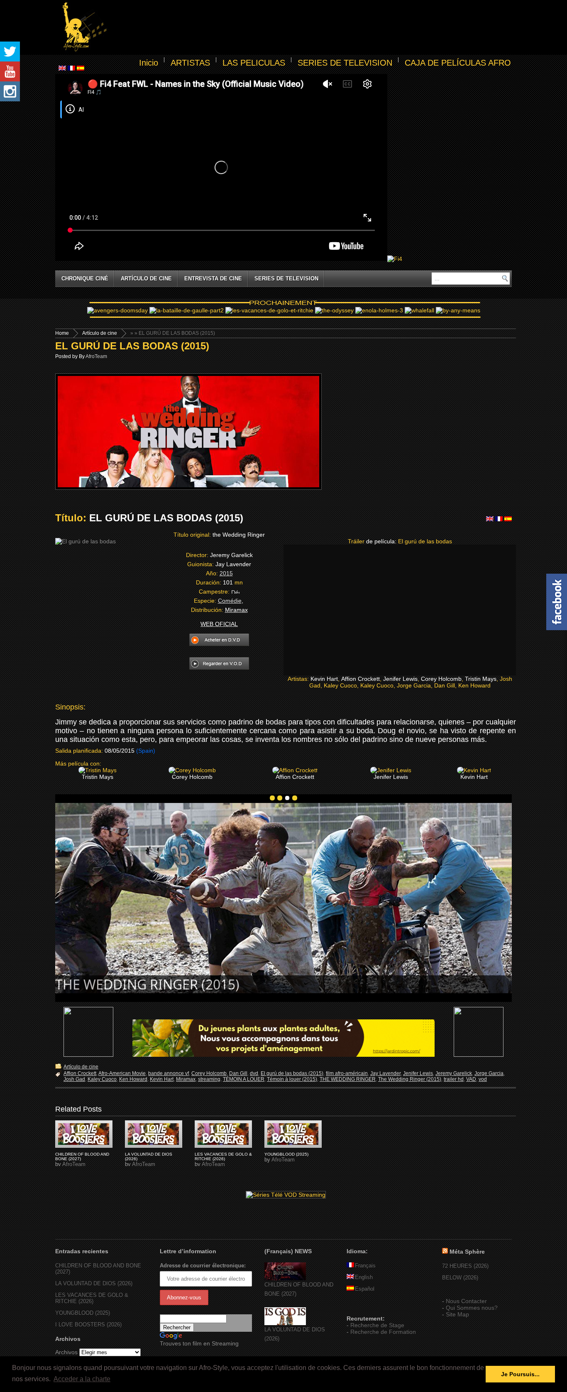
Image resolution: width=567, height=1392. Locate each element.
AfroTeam (96, 356)
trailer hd (454, 1079)
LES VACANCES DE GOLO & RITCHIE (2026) (223, 1156)
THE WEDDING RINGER (348, 1079)
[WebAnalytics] (363, 1306)
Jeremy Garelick (453, 1073)
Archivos (66, 1352)
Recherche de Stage (377, 1325)
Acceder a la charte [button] (82, 1378)
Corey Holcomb (209, 1073)
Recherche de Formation (383, 1331)
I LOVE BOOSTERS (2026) (88, 1324)
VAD (471, 1079)
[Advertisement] (311, 27)
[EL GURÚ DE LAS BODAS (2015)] (83, 1134)
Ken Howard (133, 1079)
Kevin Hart (162, 1079)
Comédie (230, 600)
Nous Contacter (466, 1301)
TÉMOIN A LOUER (243, 1079)
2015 (226, 573)
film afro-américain (347, 1073)
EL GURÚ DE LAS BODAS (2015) (132, 345)
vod (483, 1079)
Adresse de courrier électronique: (203, 1265)
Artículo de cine (146, 278)
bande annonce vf (168, 1073)
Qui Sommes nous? (472, 1307)
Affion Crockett (80, 1073)
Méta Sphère (467, 1251)
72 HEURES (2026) (465, 1266)
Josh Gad (74, 1079)
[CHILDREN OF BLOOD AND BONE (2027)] (285, 1278)
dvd (254, 1073)
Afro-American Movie (122, 1073)
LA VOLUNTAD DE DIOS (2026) (93, 1283)
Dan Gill (238, 1073)
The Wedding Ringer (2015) (409, 1079)
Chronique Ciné (84, 278)
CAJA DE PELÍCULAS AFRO (458, 62)
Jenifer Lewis (418, 1073)
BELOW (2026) (460, 1277)
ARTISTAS (190, 62)
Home (62, 333)
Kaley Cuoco (102, 1079)
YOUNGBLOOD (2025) (286, 1154)
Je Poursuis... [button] (520, 1374)
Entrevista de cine (213, 278)
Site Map (457, 1314)
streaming (209, 1079)
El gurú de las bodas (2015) (292, 1073)
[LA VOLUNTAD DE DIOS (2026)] (285, 1323)
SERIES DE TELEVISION (345, 62)
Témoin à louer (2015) (292, 1079)
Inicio (148, 62)
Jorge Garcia (488, 1073)
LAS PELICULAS (253, 62)
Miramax (186, 1079)
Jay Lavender (385, 1073)
